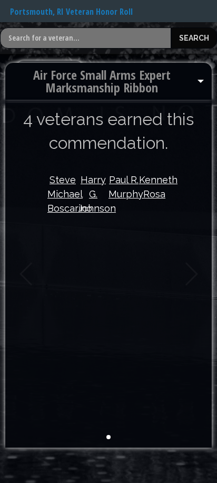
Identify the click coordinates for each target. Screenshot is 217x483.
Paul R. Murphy (123, 187)
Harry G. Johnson (93, 194)
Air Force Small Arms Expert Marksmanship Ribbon (102, 81)
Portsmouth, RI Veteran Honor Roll (71, 11)
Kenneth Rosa (154, 187)
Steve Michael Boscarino (62, 194)
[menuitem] (108, 81)
